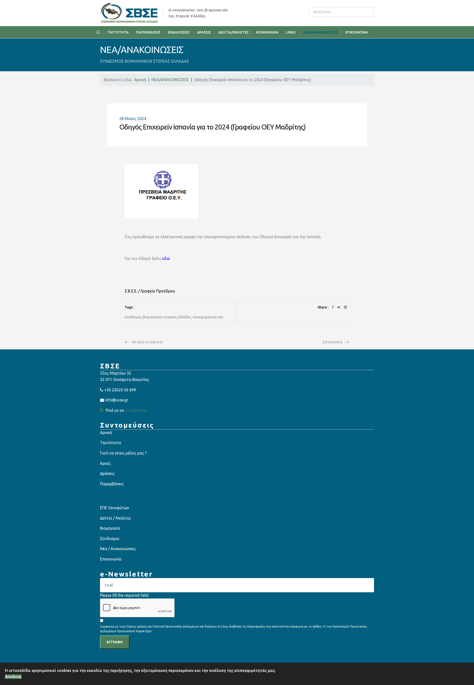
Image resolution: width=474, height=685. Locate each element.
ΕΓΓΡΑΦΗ (115, 642)
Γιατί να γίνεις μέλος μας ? (123, 453)
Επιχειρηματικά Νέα (208, 317)
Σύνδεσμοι (109, 538)
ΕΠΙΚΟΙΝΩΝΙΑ (356, 32)
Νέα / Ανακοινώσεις (118, 548)
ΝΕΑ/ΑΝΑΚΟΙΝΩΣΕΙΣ (320, 32)
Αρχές (105, 463)
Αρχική (106, 432)
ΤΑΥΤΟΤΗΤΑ (118, 32)
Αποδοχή (13, 676)
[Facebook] (333, 307)
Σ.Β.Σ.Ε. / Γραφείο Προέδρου (150, 291)
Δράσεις (107, 473)
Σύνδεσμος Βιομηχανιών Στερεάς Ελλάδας (158, 317)
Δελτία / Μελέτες (115, 518)
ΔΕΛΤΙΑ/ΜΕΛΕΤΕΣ (233, 32)
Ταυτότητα (110, 442)
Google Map (136, 410)
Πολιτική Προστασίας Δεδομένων (176, 626)
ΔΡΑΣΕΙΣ (204, 32)
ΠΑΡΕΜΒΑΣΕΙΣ (148, 32)
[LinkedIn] (345, 307)
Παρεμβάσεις (112, 484)
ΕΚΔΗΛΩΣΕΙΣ (179, 32)
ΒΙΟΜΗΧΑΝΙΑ (267, 32)
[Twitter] (338, 307)
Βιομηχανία (110, 528)
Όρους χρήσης (137, 626)
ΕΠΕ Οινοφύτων (114, 507)
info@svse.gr (116, 400)
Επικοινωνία (110, 559)
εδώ (166, 258)
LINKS (291, 32)
